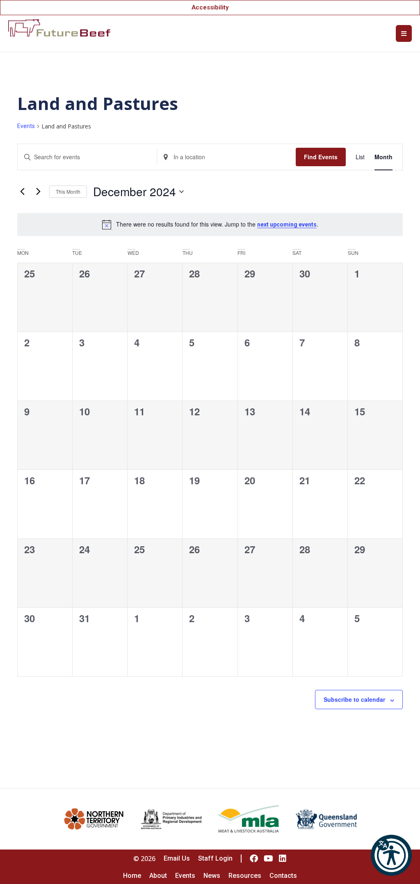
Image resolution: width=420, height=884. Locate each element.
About (158, 875)
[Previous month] (22, 192)
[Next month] (38, 192)
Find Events (321, 157)
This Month (68, 191)
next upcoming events (287, 224)
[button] (391, 855)
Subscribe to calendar (354, 699)
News (211, 875)
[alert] (210, 224)
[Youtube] (268, 858)
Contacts (283, 875)
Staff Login (215, 858)
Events (26, 126)
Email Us (177, 858)
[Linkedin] (282, 858)
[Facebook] (254, 858)
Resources (244, 875)
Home (132, 875)
